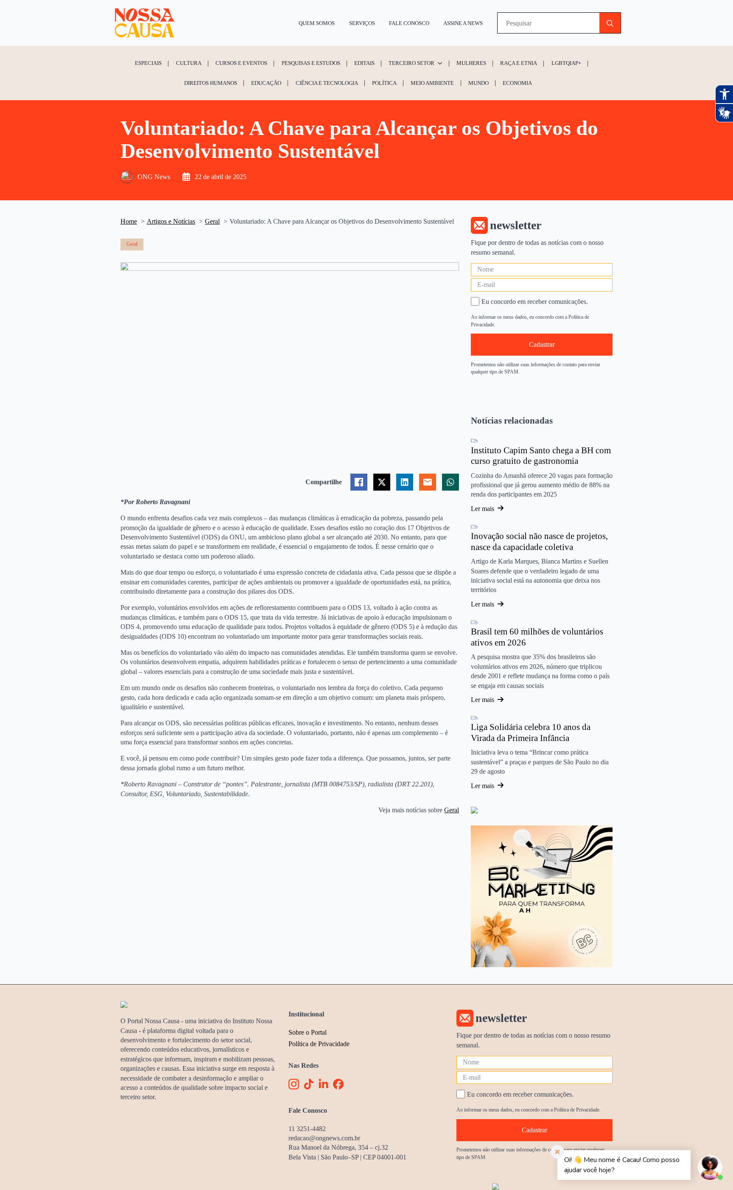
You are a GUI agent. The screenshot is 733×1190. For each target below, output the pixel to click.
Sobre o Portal (307, 1032)
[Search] (610, 23)
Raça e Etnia (518, 63)
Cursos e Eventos (241, 63)
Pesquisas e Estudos (311, 63)
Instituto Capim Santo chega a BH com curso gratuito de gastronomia (541, 455)
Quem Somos (317, 23)
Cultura (188, 63)
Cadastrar (541, 344)
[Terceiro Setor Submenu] (441, 63)
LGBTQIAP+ (566, 63)
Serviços (362, 23)
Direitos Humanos (210, 83)
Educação (266, 83)
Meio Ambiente (432, 83)
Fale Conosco (409, 23)
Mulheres (471, 63)
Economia (517, 83)
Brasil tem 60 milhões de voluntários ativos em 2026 (537, 637)
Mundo (478, 83)
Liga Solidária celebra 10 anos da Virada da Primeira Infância (530, 732)
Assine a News (463, 23)
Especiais (148, 63)
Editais (364, 63)
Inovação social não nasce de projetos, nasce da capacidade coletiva (539, 541)
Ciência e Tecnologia (327, 83)
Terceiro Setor (411, 63)
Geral (451, 810)
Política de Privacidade (319, 1043)
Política (384, 83)
